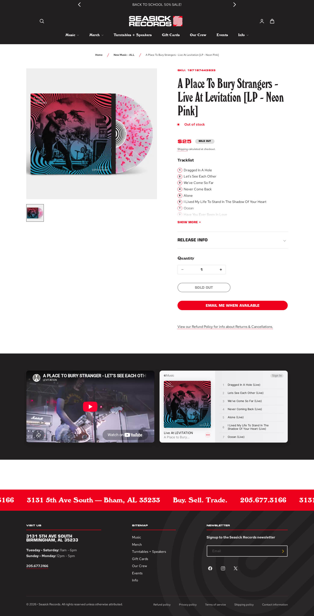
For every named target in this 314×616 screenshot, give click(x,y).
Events (137, 573)
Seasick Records (49, 604)
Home (99, 55)
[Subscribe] (283, 551)
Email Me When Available (233, 305)
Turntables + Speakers (149, 552)
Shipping (183, 149)
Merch (137, 544)
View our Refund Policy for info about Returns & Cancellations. (225, 326)
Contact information (275, 604)
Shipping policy (244, 604)
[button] (42, 21)
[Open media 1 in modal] (146, 79)
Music (136, 537)
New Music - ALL (124, 55)
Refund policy (161, 604)
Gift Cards (140, 559)
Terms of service (215, 604)
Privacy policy (188, 604)
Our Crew (139, 566)
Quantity (186, 258)
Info (135, 580)
